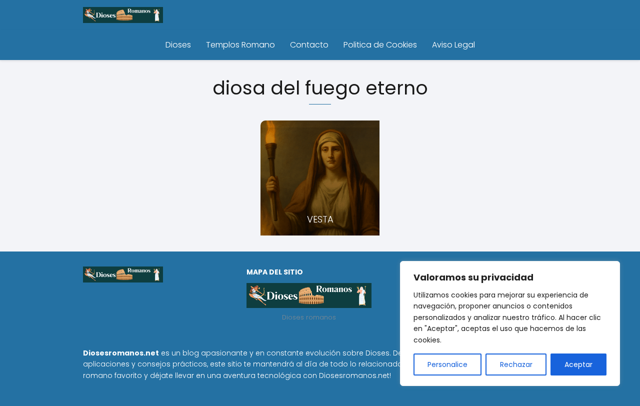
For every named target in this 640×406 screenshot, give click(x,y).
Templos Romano (240, 44)
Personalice (448, 365)
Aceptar (578, 365)
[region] (510, 323)
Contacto (309, 44)
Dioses (178, 44)
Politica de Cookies (380, 44)
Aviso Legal (453, 44)
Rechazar (516, 365)
